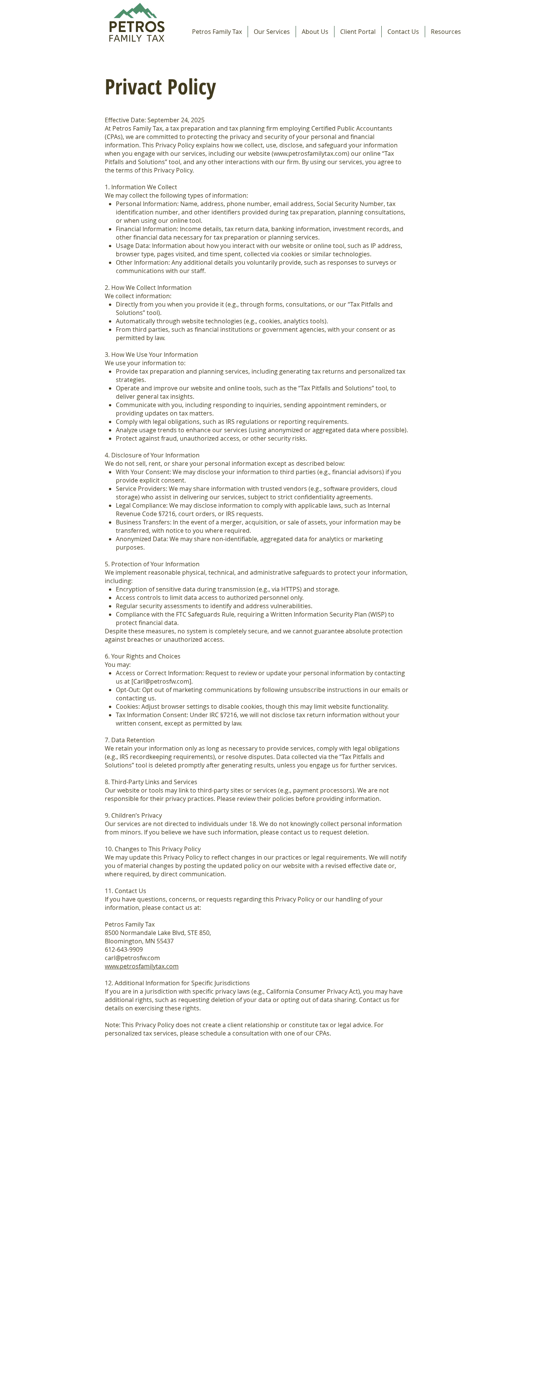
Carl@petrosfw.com (161, 681)
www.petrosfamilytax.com (310, 153)
